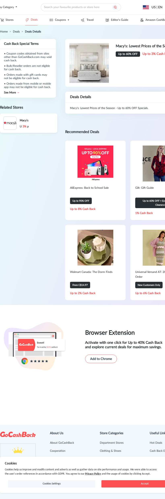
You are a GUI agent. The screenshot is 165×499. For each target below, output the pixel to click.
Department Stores (112, 442)
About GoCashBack (62, 442)
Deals (34, 19)
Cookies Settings (52, 483)
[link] (4, 31)
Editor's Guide (119, 20)
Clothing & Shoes (110, 451)
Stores (9, 20)
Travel (90, 20)
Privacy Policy (93, 473)
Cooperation (57, 451)
